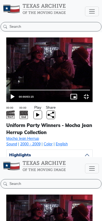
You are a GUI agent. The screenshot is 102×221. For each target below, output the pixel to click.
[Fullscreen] (95, 214)
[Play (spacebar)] (6, 214)
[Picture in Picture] (83, 214)
